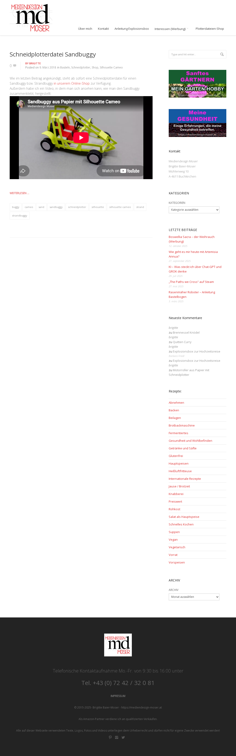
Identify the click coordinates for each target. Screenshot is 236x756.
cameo (29, 207)
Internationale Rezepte (185, 479)
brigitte (35, 63)
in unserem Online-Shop (72, 83)
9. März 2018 (47, 67)
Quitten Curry (182, 342)
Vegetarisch (177, 547)
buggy (15, 207)
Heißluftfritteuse (180, 471)
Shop (95, 67)
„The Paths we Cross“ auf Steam (191, 282)
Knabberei (176, 494)
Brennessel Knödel (186, 332)
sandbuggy (56, 207)
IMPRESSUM (118, 696)
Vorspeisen (177, 562)
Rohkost (174, 509)
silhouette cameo (120, 207)
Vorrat (173, 555)
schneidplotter (77, 207)
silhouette (97, 207)
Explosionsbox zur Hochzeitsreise (196, 351)
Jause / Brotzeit (179, 486)
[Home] (31, 17)
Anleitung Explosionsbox (132, 29)
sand (41, 207)
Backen (174, 410)
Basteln (65, 67)
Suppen (174, 532)
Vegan (173, 539)
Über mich (85, 29)
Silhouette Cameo (111, 67)
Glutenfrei (176, 456)
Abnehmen (176, 402)
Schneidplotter (80, 67)
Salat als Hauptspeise (184, 517)
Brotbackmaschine (182, 425)
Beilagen (175, 418)
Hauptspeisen (179, 463)
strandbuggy (19, 215)
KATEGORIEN (177, 203)
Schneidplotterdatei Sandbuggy (53, 54)
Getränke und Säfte (183, 448)
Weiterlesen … (19, 193)
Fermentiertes (178, 433)
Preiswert (175, 501)
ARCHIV (173, 590)
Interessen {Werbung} (170, 29)
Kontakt (103, 29)
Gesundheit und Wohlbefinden (190, 441)
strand (140, 207)
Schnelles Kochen (181, 524)
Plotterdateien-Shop (210, 29)
